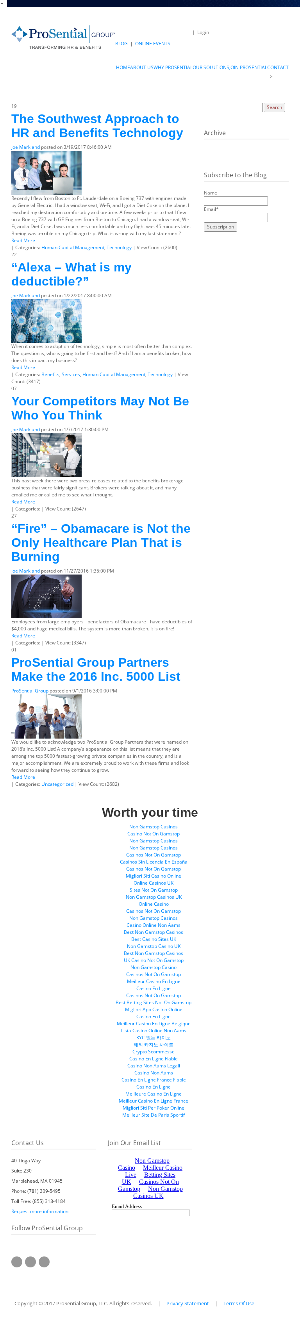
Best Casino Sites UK (153, 939)
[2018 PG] (63, 37)
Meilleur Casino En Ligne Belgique (154, 1023)
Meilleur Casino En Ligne (153, 981)
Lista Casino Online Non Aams (153, 1030)
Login (203, 32)
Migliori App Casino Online (153, 1009)
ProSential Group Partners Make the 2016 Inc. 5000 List (95, 669)
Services (71, 374)
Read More (23, 240)
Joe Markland (25, 147)
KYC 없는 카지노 (153, 1037)
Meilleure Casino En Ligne (153, 1093)
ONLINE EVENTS (152, 43)
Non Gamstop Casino (153, 967)
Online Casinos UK (153, 883)
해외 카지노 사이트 (153, 1044)
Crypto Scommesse (153, 1051)
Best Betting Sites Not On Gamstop (153, 1002)
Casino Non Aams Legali (153, 1065)
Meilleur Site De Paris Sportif (153, 1115)
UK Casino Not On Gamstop (154, 960)
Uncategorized (57, 784)
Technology (119, 247)
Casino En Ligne (153, 988)
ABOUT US (254, 76)
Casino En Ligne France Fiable (153, 1079)
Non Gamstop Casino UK (153, 946)
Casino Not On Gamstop (153, 833)
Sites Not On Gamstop (154, 890)
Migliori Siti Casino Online (153, 876)
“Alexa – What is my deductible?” (71, 274)
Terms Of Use (238, 1303)
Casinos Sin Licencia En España (154, 861)
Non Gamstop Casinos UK (154, 897)
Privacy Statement (187, 1303)
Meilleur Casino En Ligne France (153, 1101)
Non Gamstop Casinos (153, 826)
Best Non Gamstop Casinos (153, 932)
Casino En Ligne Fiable (153, 1058)
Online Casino (154, 904)
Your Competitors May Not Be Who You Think (100, 408)
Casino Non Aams (153, 1072)
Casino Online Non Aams (153, 925)
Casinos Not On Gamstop (153, 854)
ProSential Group (29, 690)
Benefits (50, 374)
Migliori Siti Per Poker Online (153, 1108)
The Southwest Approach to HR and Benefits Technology (97, 126)
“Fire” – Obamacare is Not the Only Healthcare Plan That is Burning (101, 542)
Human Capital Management (72, 247)
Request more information (39, 1211)
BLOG (121, 43)
